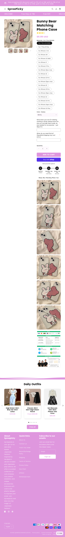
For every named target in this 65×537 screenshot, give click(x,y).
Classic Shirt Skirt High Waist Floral (32, 409)
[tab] (28, 422)
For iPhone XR (43, 55)
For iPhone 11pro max (45, 70)
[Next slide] (63, 405)
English (8, 526)
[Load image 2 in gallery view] (16, 51)
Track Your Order (25, 447)
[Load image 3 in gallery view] (21, 51)
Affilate (21, 473)
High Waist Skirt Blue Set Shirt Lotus (12, 409)
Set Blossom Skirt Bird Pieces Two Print (52, 410)
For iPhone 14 (43, 97)
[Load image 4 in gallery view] (26, 51)
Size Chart (22, 469)
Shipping (22, 457)
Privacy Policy (23, 465)
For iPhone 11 (43, 62)
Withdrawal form (24, 477)
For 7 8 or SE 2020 (44, 43)
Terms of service (46, 534)
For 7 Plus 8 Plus (44, 47)
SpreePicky (17, 532)
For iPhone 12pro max (46, 81)
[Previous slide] (2, 405)
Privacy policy (36, 532)
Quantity (39, 146)
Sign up (47, 457)
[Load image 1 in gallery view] (10, 51)
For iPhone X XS (44, 51)
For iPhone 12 (43, 74)
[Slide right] (30, 51)
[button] (5, 9)
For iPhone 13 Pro (44, 89)
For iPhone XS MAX (45, 58)
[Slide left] (6, 51)
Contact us (23, 444)
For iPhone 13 (43, 85)
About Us (22, 440)
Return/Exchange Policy (25, 452)
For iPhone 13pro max (46, 93)
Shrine (28, 532)
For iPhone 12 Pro (44, 78)
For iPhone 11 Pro (44, 66)
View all (32, 427)
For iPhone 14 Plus (44, 108)
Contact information (46, 532)
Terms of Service (25, 461)
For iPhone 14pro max (46, 104)
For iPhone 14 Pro (44, 101)
